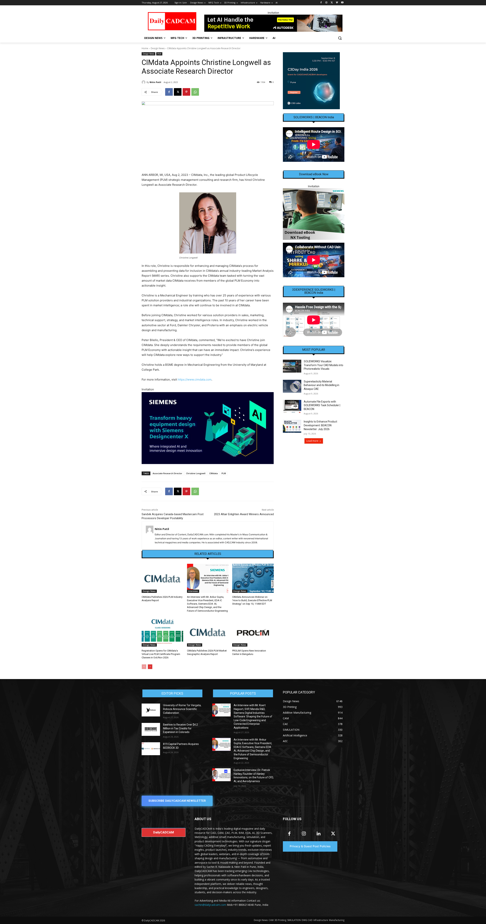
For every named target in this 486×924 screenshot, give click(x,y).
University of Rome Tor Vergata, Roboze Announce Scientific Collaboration (182, 709)
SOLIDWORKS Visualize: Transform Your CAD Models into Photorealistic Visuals (323, 365)
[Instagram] (326, 3)
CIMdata (213, 473)
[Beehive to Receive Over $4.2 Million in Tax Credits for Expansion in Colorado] (151, 729)
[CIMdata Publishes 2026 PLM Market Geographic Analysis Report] (208, 632)
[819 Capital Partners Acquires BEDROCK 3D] (151, 748)
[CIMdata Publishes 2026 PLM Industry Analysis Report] (162, 578)
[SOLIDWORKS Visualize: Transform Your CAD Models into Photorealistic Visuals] (292, 366)
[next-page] (150, 666)
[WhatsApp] (195, 92)
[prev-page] (144, 666)
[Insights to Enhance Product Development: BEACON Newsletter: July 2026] (292, 426)
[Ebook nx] (313, 214)
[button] (339, 38)
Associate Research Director (167, 473)
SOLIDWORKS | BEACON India (313, 117)
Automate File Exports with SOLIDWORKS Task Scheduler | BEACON (322, 405)
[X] (332, 3)
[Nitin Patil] (144, 82)
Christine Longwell (195, 473)
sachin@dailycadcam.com (210, 905)
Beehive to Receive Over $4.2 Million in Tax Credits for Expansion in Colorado (180, 728)
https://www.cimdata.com (194, 379)
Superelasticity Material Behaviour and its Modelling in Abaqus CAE (321, 385)
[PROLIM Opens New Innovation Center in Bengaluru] (253, 632)
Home (145, 48)
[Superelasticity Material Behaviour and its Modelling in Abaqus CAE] (292, 386)
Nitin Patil (155, 82)
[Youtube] (342, 3)
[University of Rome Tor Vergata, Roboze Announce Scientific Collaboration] (151, 710)
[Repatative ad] (273, 23)
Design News (158, 48)
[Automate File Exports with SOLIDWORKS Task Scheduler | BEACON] (292, 406)
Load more (312, 440)
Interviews (193, 591)
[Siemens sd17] (208, 428)
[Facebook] (321, 3)
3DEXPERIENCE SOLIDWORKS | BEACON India (313, 291)
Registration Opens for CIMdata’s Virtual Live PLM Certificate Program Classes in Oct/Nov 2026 (161, 654)
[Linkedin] (318, 834)
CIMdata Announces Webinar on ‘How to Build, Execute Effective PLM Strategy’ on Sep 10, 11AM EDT (252, 600)
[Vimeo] (337, 3)
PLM (159, 53)
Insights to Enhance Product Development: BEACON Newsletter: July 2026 (320, 425)
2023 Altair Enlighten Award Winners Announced (244, 514)
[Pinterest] (186, 92)
